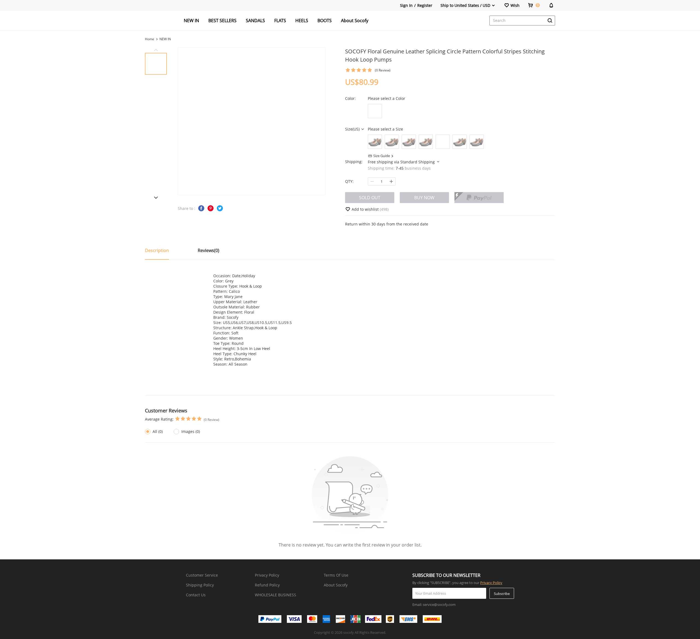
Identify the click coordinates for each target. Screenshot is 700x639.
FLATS (280, 21)
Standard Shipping (418, 161)
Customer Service (202, 575)
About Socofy (354, 21)
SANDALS (255, 21)
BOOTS (324, 21)
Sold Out (369, 198)
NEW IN (191, 21)
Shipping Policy (200, 585)
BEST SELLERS (222, 21)
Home (149, 39)
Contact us (196, 594)
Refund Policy (267, 585)
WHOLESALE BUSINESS (275, 594)
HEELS (301, 21)
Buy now (424, 198)
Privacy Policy (267, 575)
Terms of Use (336, 575)
